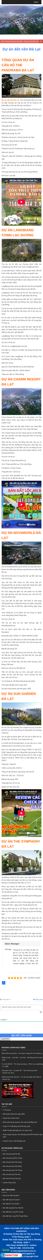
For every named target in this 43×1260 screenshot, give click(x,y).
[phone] (2, 1255)
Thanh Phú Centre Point (11, 1118)
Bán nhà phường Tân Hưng (12, 1162)
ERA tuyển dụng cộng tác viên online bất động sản (20, 1122)
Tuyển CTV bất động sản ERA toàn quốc (16, 1126)
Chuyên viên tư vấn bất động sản (14, 1141)
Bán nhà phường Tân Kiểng (12, 1166)
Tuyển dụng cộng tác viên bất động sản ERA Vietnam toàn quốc (22, 1136)
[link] (21, 97)
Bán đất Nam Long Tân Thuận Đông (15, 1216)
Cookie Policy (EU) (9, 1182)
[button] (36, 2)
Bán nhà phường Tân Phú (11, 1174)
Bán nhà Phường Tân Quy (12, 1178)
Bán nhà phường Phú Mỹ (11, 1154)
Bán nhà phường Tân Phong (12, 1170)
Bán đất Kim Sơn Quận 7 (11, 1204)
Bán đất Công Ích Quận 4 (11, 1200)
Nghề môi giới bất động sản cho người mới (17, 1130)
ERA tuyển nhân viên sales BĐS (14, 1114)
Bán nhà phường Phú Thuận (12, 1158)
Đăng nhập (39, 999)
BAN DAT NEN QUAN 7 (11, 1195)
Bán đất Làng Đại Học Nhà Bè (13, 1208)
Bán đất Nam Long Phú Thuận (13, 1212)
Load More (5, 1039)
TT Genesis (7, 1110)
